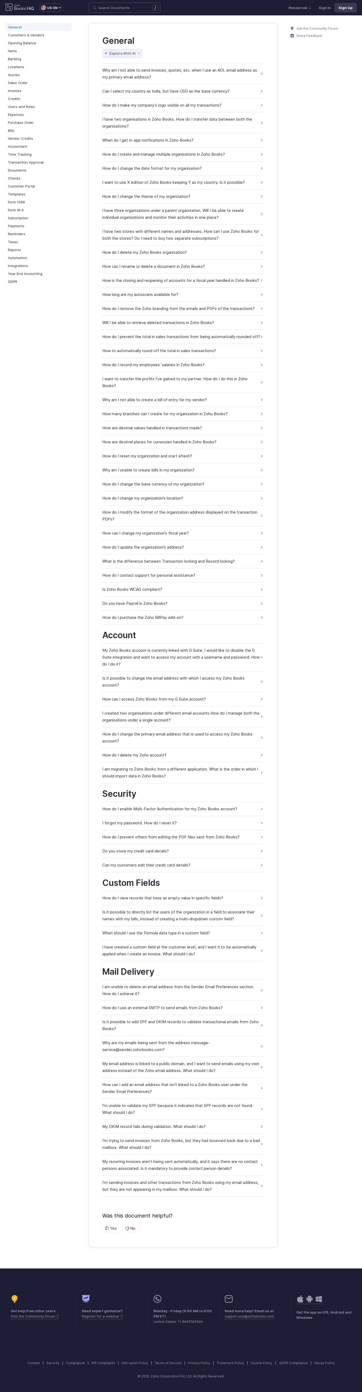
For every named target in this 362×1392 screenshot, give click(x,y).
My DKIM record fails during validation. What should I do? (154, 1126)
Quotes (14, 75)
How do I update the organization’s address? (143, 547)
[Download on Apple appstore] (310, 1301)
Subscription (18, 218)
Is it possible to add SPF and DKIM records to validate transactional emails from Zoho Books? (180, 1025)
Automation (17, 258)
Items (12, 51)
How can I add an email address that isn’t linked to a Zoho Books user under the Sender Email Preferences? (175, 1088)
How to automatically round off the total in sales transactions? (159, 350)
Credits (14, 99)
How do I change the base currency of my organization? (153, 484)
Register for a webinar (101, 1316)
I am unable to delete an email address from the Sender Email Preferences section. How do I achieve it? (178, 990)
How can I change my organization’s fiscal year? (145, 533)
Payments (16, 226)
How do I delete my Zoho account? (134, 755)
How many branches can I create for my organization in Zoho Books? (165, 413)
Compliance (75, 1363)
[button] (48, 7)
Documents (17, 170)
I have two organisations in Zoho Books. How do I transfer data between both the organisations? (177, 123)
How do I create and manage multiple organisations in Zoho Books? (163, 154)
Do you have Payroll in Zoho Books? (134, 603)
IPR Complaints (103, 1363)
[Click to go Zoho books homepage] (15, 7)
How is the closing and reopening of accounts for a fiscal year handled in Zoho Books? (180, 280)
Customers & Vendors (26, 35)
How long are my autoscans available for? (140, 294)
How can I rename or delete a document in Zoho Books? (153, 266)
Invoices (14, 91)
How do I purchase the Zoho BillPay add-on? (142, 617)
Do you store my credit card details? (135, 850)
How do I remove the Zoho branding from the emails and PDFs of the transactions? (178, 308)
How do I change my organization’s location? (142, 498)
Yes (113, 1228)
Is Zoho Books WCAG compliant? (132, 589)
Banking (14, 59)
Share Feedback (308, 36)
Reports (14, 250)
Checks (14, 178)
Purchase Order (21, 122)
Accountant (17, 146)
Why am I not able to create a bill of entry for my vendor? (154, 399)
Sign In (325, 8)
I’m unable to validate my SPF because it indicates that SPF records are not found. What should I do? (177, 1109)
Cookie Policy (261, 1363)
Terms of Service (168, 1363)
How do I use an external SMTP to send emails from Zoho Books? (162, 1007)
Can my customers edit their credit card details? (146, 865)
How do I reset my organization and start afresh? (147, 455)
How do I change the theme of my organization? (146, 196)
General (15, 27)
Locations (16, 67)
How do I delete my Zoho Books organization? (144, 252)
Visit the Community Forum (33, 1316)
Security (52, 1363)
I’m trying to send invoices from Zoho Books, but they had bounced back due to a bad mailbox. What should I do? (181, 1144)
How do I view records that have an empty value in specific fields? (162, 897)
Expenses (16, 114)
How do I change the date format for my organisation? (152, 168)
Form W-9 (16, 210)
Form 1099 (16, 202)
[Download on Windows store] (319, 1301)
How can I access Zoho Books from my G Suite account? (154, 699)
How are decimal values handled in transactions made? (152, 427)
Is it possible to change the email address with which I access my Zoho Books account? (173, 682)
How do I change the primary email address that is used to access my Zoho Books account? (177, 737)
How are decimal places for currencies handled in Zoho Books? (159, 441)
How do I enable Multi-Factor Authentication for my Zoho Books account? (169, 808)
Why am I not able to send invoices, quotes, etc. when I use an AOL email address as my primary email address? (179, 74)
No (132, 1228)
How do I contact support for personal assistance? (148, 575)
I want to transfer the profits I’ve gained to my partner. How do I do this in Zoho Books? (175, 382)
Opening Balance (22, 43)
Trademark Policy (230, 1363)
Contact (34, 1363)
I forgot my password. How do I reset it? (139, 822)
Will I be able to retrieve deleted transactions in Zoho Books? (158, 322)
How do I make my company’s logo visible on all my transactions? (162, 105)
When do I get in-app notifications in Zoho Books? (147, 140)
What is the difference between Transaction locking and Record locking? (168, 561)
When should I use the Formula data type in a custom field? (156, 932)
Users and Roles (21, 106)
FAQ (30, 8)
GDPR (12, 281)
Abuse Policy (324, 1363)
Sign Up (346, 8)
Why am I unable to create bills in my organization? (148, 469)
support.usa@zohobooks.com (249, 1316)
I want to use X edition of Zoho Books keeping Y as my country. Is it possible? (173, 182)
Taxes (13, 242)
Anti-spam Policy (135, 1363)
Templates (16, 194)
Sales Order (18, 83)
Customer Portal (21, 186)
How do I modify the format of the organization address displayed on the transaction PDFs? (179, 516)
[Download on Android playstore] (300, 1301)
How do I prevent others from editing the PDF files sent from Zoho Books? (171, 836)
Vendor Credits (20, 138)
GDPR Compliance (293, 1363)
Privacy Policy (199, 1363)
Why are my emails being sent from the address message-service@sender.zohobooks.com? (156, 1046)
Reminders (16, 234)
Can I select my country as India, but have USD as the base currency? (165, 91)
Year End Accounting (25, 274)
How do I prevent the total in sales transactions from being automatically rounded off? (181, 336)
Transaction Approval (26, 162)
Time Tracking (20, 154)
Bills (11, 130)
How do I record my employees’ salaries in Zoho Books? (153, 364)
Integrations (18, 266)
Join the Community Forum (316, 28)
